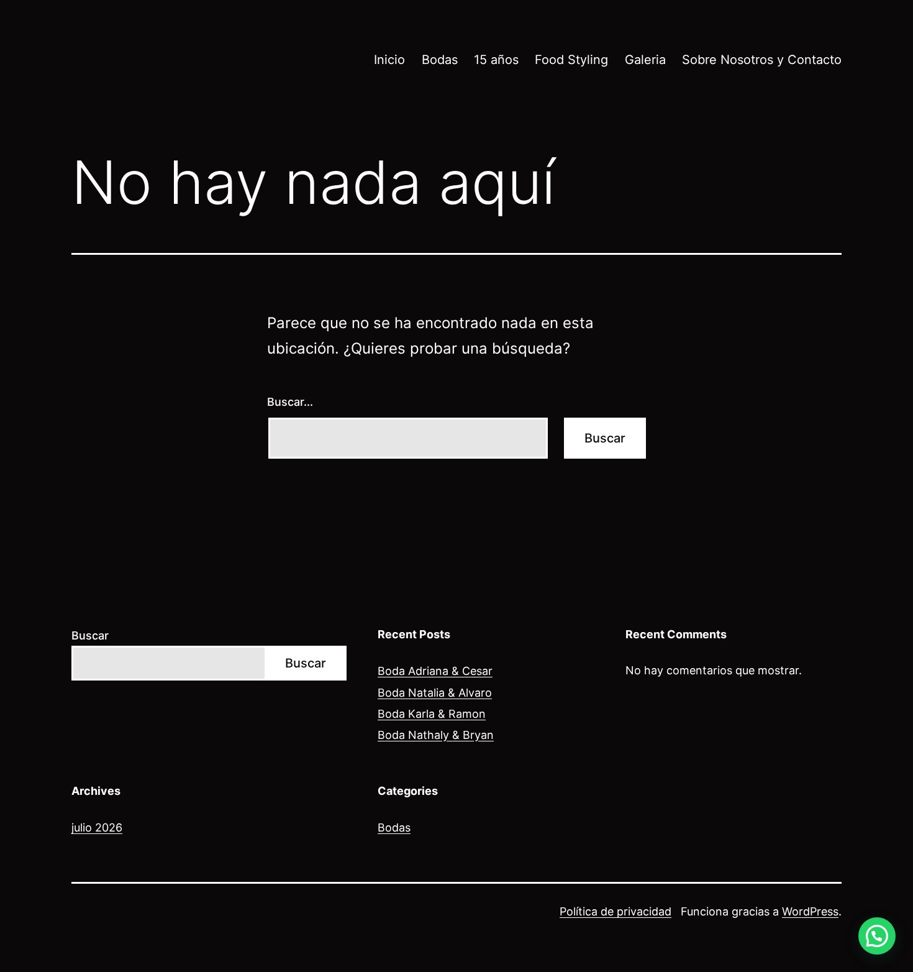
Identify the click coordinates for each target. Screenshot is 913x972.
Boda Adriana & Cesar (435, 670)
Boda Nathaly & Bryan (436, 734)
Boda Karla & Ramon (432, 713)
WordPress (810, 911)
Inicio (389, 59)
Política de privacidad (615, 911)
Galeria (645, 59)
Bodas (440, 59)
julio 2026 (96, 827)
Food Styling (571, 59)
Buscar (90, 635)
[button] (877, 936)
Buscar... (290, 401)
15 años (496, 59)
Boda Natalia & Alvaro (435, 692)
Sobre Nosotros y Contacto (762, 59)
